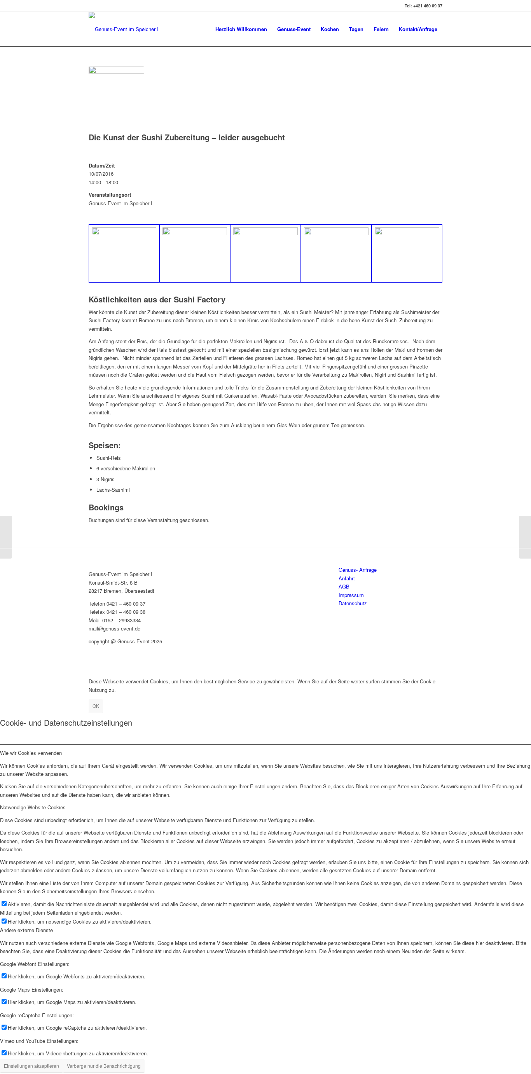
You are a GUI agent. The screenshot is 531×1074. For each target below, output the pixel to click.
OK (96, 705)
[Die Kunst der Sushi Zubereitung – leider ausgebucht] (525, 537)
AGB (344, 586)
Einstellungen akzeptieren (31, 1065)
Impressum (351, 595)
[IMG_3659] (265, 253)
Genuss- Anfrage (358, 569)
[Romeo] (124, 253)
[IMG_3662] (336, 253)
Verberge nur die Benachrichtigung (104, 1065)
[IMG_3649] (194, 253)
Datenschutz (353, 603)
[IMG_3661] (407, 253)
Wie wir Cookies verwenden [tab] (31, 752)
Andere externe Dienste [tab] (26, 930)
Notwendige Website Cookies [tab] (33, 807)
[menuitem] (241, 29)
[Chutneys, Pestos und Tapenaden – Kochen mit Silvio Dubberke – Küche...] (6, 537)
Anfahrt (347, 578)
